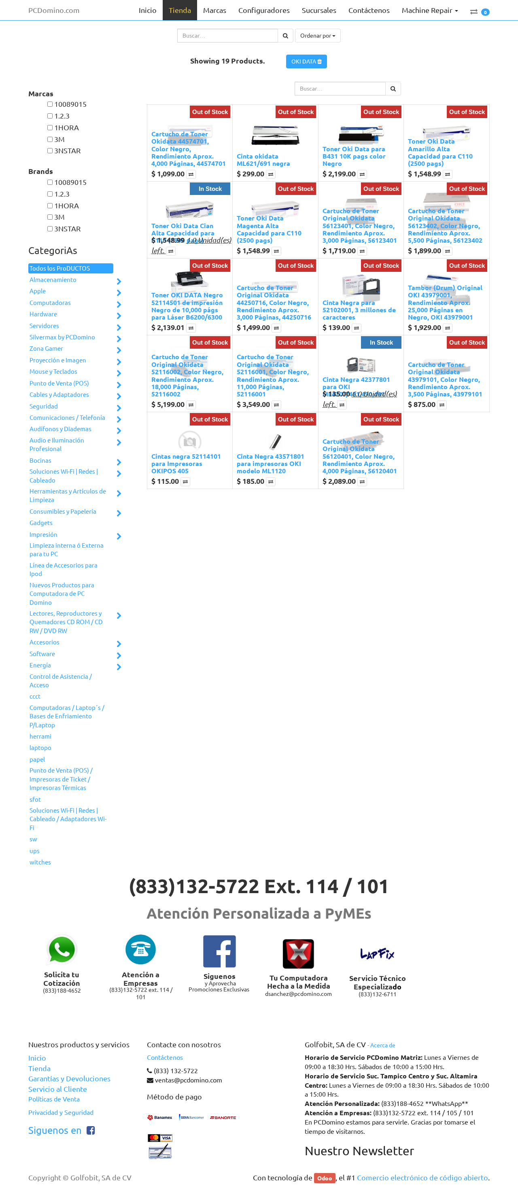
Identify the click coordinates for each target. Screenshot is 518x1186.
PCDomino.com (54, 10)
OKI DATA (304, 61)
